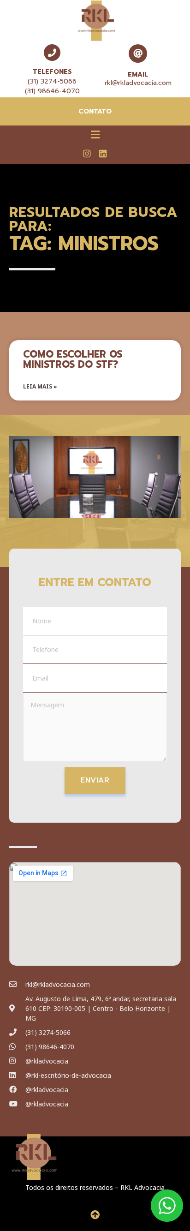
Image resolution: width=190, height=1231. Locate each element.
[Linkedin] (103, 153)
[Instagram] (87, 153)
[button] (95, 134)
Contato (95, 111)
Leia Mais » (40, 386)
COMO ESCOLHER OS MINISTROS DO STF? (72, 359)
